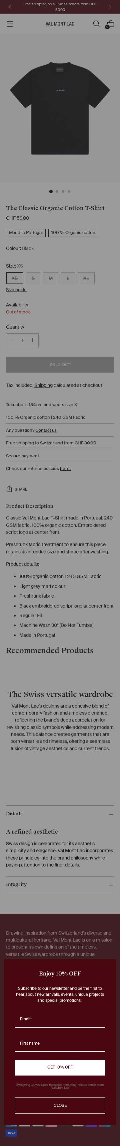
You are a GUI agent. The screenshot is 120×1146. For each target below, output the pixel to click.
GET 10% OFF (60, 1068)
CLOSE (60, 1106)
